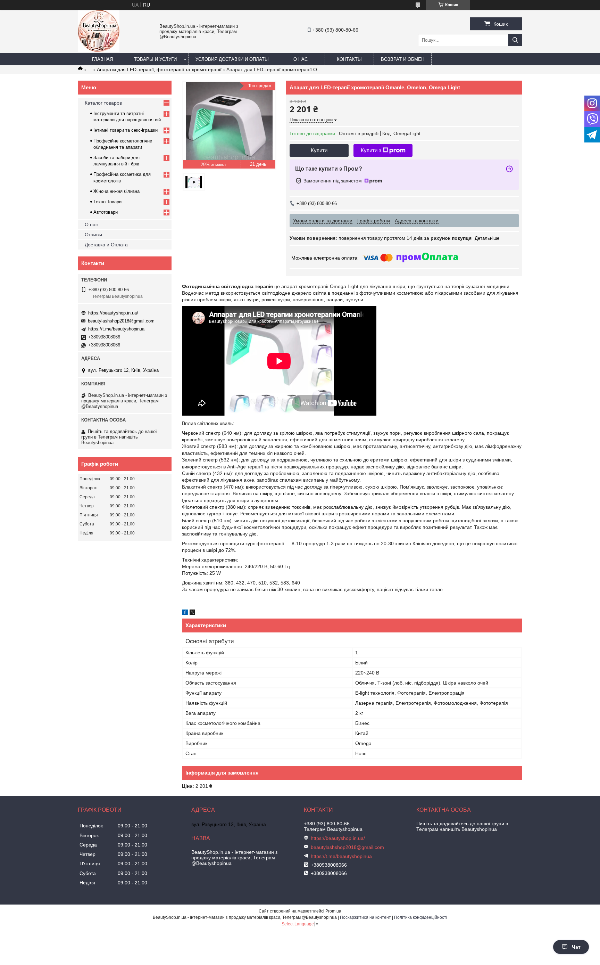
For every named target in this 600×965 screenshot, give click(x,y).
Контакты (349, 59)
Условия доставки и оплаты (232, 59)
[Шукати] (515, 40)
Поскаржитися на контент (365, 917)
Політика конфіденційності (420, 917)
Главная (102, 59)
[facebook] (185, 613)
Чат (576, 947)
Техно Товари (107, 201)
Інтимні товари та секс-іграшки (125, 130)
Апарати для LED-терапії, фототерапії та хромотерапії (159, 69)
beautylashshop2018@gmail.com (121, 321)
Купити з (371, 150)
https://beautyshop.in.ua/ (113, 313)
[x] (192, 613)
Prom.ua (333, 911)
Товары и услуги (155, 59)
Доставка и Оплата (106, 244)
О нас (300, 59)
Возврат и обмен (402, 59)
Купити (319, 150)
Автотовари (105, 212)
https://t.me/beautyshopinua (116, 329)
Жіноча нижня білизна (116, 191)
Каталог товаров (103, 103)
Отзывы (93, 234)
